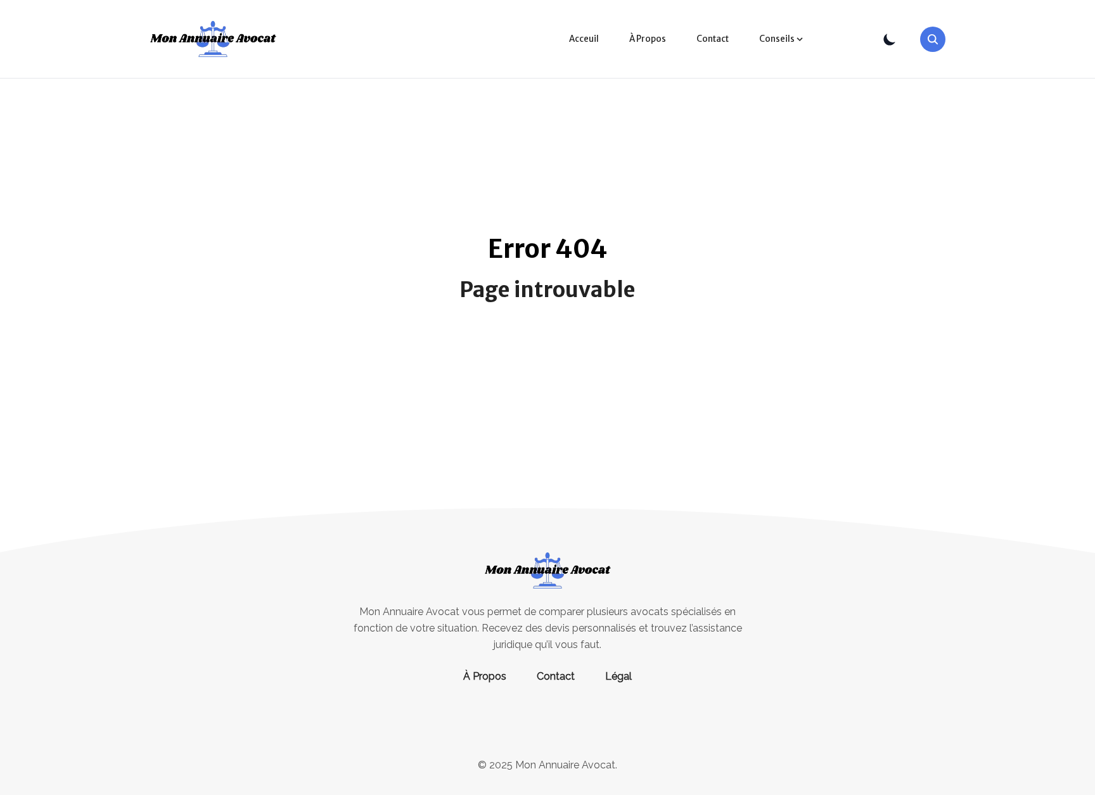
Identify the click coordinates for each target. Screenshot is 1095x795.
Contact (712, 39)
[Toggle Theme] (890, 39)
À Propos (647, 39)
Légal (618, 676)
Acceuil (584, 39)
